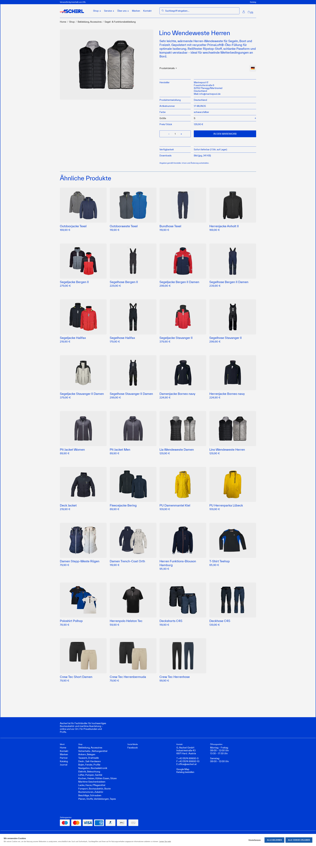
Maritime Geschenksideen (91, 781)
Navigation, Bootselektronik (92, 768)
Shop (72, 21)
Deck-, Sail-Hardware (89, 761)
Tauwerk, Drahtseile (88, 757)
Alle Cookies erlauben (299, 840)
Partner (64, 757)
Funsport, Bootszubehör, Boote (94, 788)
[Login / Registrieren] (244, 11)
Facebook (132, 747)
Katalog (253, 2)
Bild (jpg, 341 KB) (202, 155)
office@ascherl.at (187, 764)
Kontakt (147, 10)
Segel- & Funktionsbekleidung (120, 21)
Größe (162, 118)
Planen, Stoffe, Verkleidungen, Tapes (97, 798)
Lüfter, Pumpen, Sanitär (90, 775)
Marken (136, 10)
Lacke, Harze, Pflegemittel (91, 785)
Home (63, 21)
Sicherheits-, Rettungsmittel (92, 751)
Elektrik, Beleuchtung (89, 771)
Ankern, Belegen (86, 754)
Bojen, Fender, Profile (89, 764)
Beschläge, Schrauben (89, 795)
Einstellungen (255, 840)
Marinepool (200, 82)
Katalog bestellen (185, 772)
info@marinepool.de (209, 94)
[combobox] (201, 11)
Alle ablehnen (274, 840)
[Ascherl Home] (72, 11)
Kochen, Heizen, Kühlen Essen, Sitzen (97, 778)
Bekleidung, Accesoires (90, 21)
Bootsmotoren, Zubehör (90, 792)
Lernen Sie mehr (165, 841)
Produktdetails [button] (167, 68)
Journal (63, 764)
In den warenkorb (225, 133)
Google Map (182, 769)
